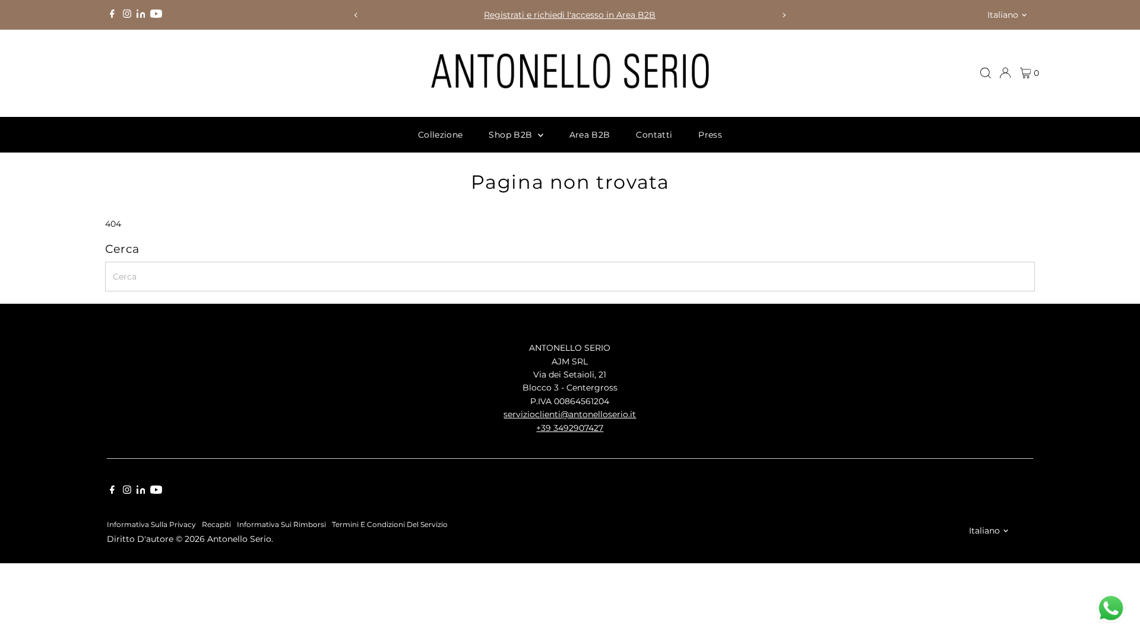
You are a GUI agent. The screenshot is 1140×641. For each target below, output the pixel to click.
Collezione (440, 134)
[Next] (784, 15)
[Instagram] (127, 15)
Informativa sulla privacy (151, 525)
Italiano (1002, 14)
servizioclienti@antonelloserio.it (570, 414)
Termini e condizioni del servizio (390, 525)
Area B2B (589, 134)
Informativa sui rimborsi (281, 525)
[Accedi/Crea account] (1005, 73)
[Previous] (356, 15)
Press (710, 134)
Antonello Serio (239, 539)
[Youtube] (156, 15)
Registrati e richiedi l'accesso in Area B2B (570, 14)
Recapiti (216, 525)
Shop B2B (511, 134)
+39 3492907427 (569, 428)
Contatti (654, 134)
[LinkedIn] (142, 14)
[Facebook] (112, 15)
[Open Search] (985, 73)
